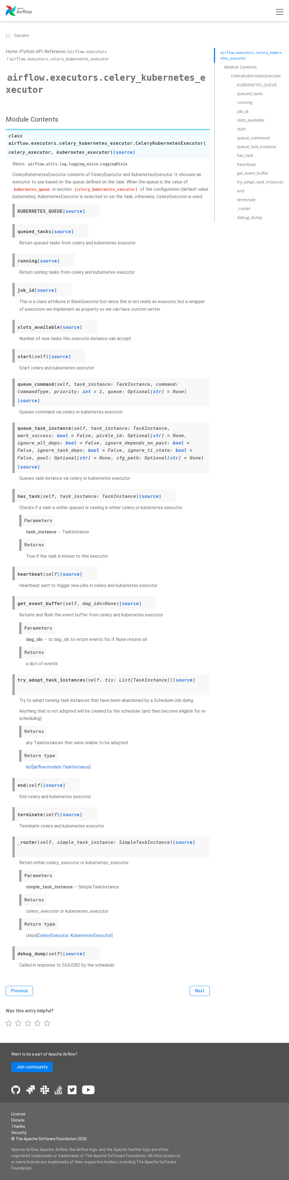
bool (62, 435)
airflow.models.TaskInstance (61, 767)
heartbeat (246, 164)
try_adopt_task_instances (260, 182)
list (29, 767)
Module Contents (240, 67)
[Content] (9, 35)
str (157, 391)
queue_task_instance (256, 146)
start (241, 129)
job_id (242, 111)
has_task (245, 155)
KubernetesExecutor (90, 935)
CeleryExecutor (53, 935)
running (244, 102)
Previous (19, 990)
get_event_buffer (253, 173)
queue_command (253, 138)
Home (11, 51)
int (86, 391)
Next (200, 990)
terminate (246, 199)
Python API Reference (42, 51)
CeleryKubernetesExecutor (256, 75)
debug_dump (249, 217)
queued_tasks (250, 93)
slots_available (250, 120)
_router (244, 208)
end (240, 191)
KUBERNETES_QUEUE (257, 84)
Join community (32, 1067)
